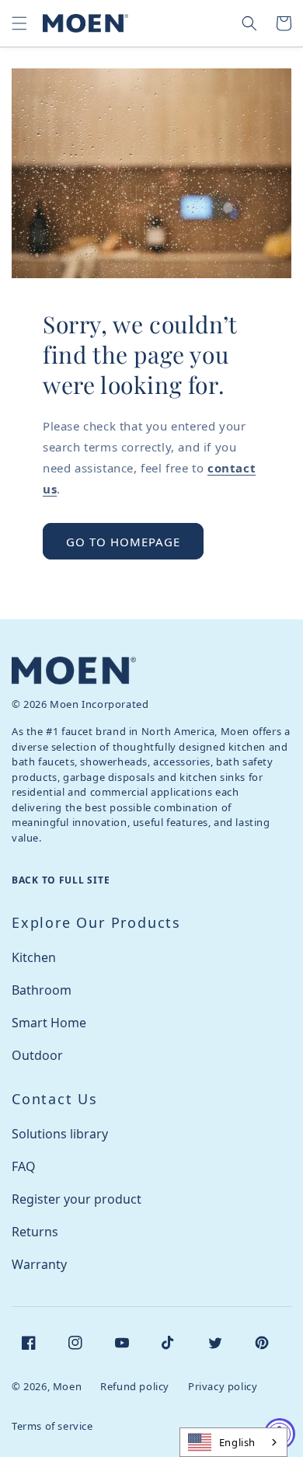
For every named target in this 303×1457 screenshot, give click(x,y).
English (237, 1442)
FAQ (24, 1166)
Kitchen (34, 957)
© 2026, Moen (47, 1386)
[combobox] (233, 1442)
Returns (35, 1231)
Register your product (76, 1199)
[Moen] (74, 670)
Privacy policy (222, 1386)
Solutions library (60, 1133)
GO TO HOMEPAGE (123, 541)
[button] (19, 23)
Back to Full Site (61, 880)
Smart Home (49, 1022)
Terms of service (52, 1426)
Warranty (39, 1264)
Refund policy (134, 1386)
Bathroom (41, 990)
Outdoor (37, 1055)
